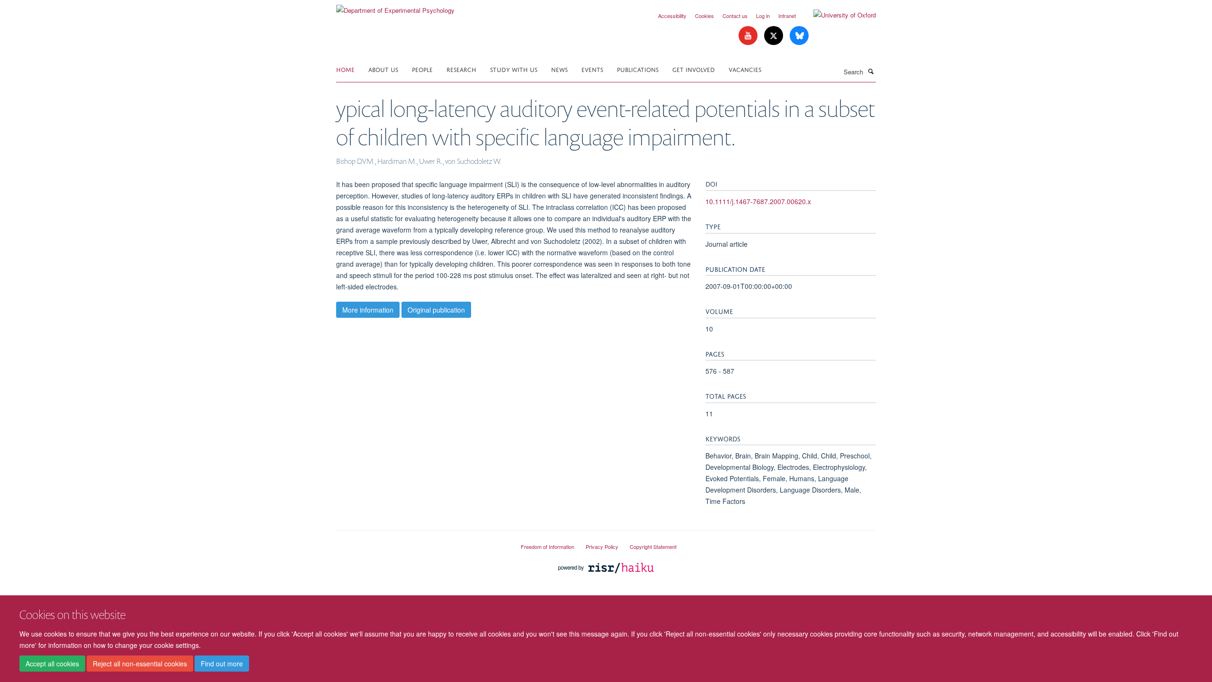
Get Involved (693, 68)
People (422, 68)
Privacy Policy (602, 546)
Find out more (222, 663)
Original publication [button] (436, 309)
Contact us (735, 15)
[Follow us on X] (774, 35)
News (559, 68)
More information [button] (367, 309)
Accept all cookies (52, 663)
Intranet (787, 15)
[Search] (870, 71)
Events (592, 68)
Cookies (704, 15)
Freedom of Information (547, 546)
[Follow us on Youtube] (749, 35)
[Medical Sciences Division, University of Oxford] (421, 542)
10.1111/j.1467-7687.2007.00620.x (758, 201)
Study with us (513, 68)
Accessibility (672, 15)
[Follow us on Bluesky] (799, 35)
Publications (638, 68)
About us (383, 68)
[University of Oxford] (837, 15)
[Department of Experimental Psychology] (395, 6)
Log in (763, 15)
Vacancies (745, 68)
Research (461, 68)
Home (345, 68)
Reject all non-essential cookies (140, 663)
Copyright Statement (653, 546)
